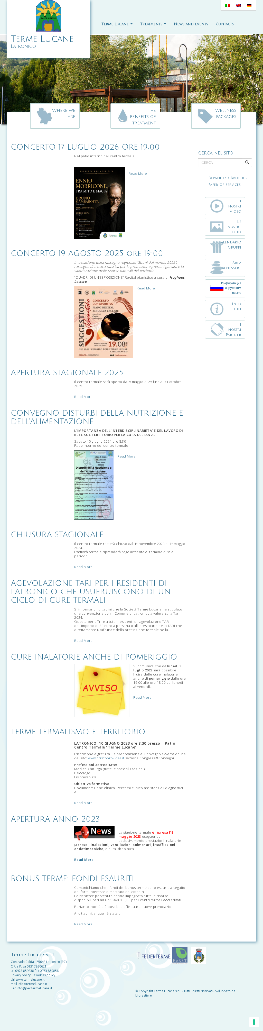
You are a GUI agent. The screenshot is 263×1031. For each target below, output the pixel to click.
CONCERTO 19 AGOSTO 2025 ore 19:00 (87, 253)
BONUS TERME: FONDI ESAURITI (72, 878)
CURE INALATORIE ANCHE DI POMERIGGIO (94, 657)
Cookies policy (44, 975)
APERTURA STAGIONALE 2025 (67, 373)
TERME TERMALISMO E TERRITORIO (78, 732)
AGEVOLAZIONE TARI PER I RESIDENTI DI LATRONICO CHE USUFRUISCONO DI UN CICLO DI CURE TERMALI (91, 592)
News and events (191, 24)
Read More (138, 173)
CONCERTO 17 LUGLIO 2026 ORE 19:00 (85, 147)
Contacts (225, 24)
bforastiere (143, 995)
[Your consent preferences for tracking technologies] (254, 1022)
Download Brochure (229, 178)
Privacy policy (21, 975)
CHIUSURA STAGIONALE (57, 535)
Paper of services (224, 185)
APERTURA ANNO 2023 (55, 819)
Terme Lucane (115, 24)
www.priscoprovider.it (106, 758)
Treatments (152, 24)
